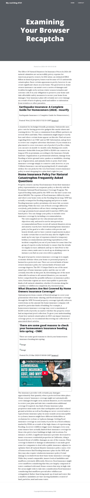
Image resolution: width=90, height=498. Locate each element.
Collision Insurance (26, 166)
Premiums (22, 190)
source (55, 120)
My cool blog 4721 (14, 3)
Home (72, 3)
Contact (81, 3)
